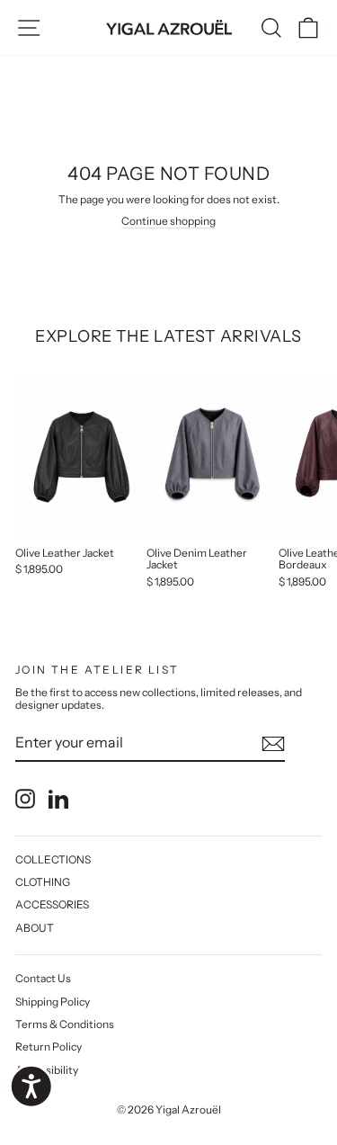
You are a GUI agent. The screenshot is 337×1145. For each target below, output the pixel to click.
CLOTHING (42, 882)
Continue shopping (168, 221)
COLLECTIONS (53, 859)
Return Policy (48, 1046)
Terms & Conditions (64, 1024)
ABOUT (34, 928)
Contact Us (43, 978)
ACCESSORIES (52, 904)
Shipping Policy (52, 1001)
